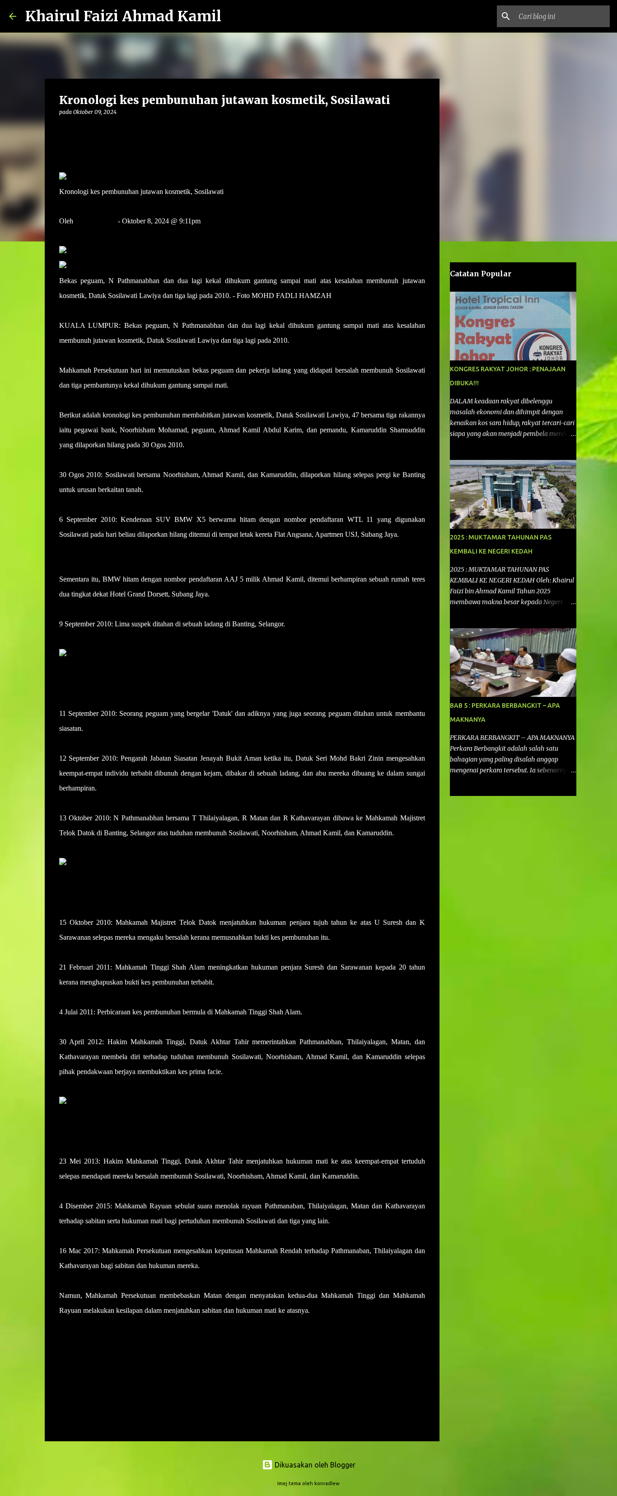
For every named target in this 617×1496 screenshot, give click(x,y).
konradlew (327, 1483)
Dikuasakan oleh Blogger (314, 1465)
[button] (64, 130)
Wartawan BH (95, 221)
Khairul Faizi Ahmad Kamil (123, 16)
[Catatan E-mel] (64, 1327)
